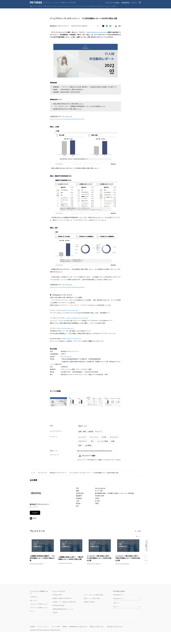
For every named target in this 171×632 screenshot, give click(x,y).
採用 (79, 445)
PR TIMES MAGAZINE (58, 605)
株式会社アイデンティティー (58, 473)
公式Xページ (116, 603)
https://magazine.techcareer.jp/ (77, 318)
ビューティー (70, 6)
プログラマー (82, 441)
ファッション (80, 6)
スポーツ (114, 6)
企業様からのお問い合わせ (96, 626)
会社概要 (32, 626)
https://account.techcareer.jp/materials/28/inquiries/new (67, 119)
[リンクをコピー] (119, 26)
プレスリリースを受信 (112, 3)
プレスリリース (42, 473)
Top (31, 6)
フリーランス (93, 437)
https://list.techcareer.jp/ (65, 328)
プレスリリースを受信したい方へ (39, 604)
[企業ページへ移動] (36, 494)
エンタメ (61, 6)
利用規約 (64, 626)
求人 (92, 441)
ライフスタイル (91, 6)
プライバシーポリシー (43, 626)
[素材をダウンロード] (115, 26)
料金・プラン (33, 600)
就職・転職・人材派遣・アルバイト (90, 431)
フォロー (35, 513)
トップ (33, 473)
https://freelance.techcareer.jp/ (96, 32)
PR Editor (55, 612)
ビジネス (101, 6)
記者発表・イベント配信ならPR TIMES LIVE (64, 602)
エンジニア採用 (102, 441)
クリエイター (114, 437)
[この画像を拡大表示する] (58, 402)
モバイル (47, 6)
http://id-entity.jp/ (100, 488)
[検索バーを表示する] (140, 2)
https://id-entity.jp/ (66, 356)
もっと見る (138, 531)
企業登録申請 (125, 3)
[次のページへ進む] (146, 545)
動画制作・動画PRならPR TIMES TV (62, 598)
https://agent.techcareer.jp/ (71, 338)
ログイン (134, 3)
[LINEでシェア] (110, 26)
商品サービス (82, 426)
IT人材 (104, 437)
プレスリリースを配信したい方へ (39, 607)
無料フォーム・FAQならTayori (92, 598)
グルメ (107, 6)
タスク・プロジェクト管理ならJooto (93, 595)
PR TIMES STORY (57, 595)
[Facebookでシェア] (106, 26)
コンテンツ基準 (55, 626)
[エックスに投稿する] (103, 26)
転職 (112, 441)
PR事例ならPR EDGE (89, 602)
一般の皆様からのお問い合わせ (114, 626)
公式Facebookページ (118, 595)
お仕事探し (88, 445)
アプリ (54, 6)
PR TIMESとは (34, 597)
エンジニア (82, 437)
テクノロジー (38, 6)
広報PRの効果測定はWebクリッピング (63, 609)
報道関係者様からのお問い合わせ (78, 626)
